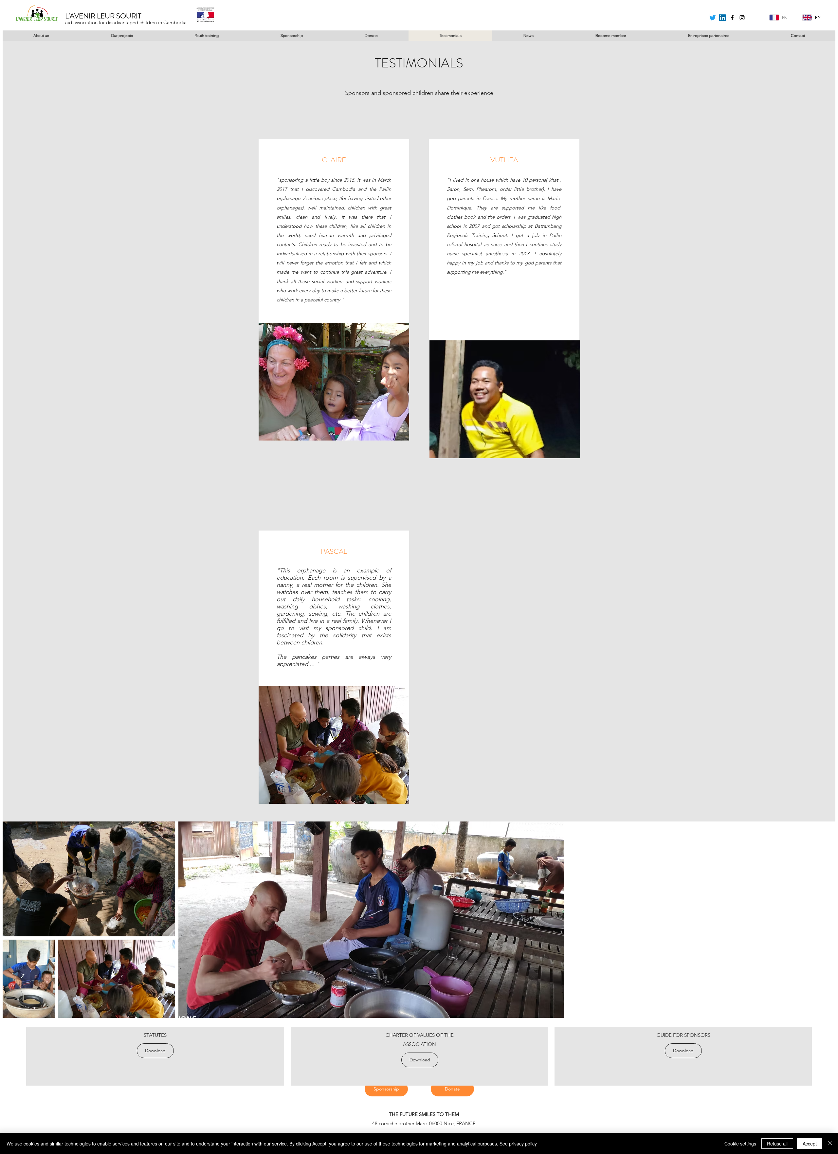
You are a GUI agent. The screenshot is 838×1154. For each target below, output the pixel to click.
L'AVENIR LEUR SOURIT (103, 16)
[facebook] (732, 17)
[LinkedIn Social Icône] (722, 17)
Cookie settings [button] (740, 1143)
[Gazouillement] (712, 17)
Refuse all (777, 1143)
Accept (810, 1143)
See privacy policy (518, 1143)
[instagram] (742, 17)
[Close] (830, 1143)
